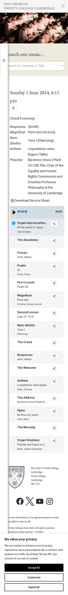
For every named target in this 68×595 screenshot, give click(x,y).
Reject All (34, 587)
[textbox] (35, 65)
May (7, 165)
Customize (34, 577)
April (7, 171)
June (7, 159)
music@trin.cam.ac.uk (17, 521)
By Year (7, 68)
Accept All (34, 567)
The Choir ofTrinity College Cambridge (29, 6)
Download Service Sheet (32, 200)
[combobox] (35, 66)
